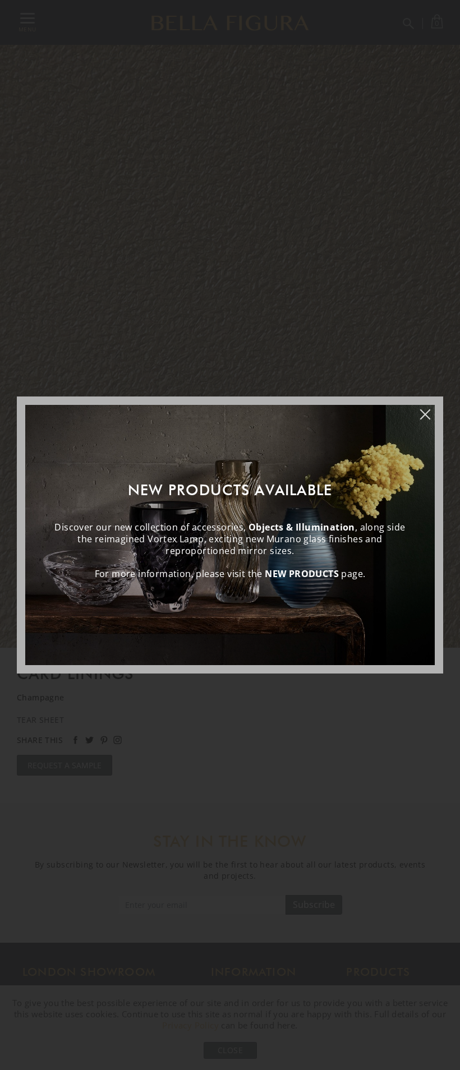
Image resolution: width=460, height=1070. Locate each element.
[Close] (430, 408)
